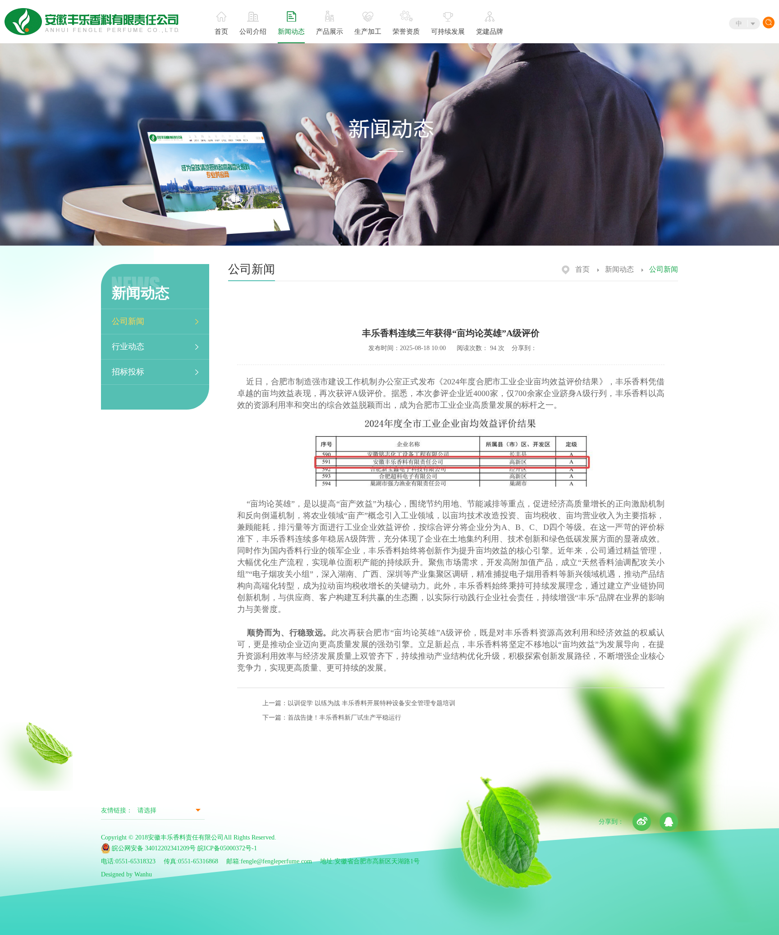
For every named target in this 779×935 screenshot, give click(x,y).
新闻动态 (291, 31)
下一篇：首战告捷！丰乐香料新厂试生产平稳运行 (331, 717)
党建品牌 (489, 31)
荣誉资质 (406, 31)
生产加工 (367, 31)
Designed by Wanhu (126, 874)
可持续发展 (448, 31)
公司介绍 (252, 31)
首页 (221, 31)
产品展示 (329, 31)
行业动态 (128, 346)
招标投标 (128, 371)
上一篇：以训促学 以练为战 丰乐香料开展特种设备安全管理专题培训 (358, 703)
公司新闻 (128, 321)
